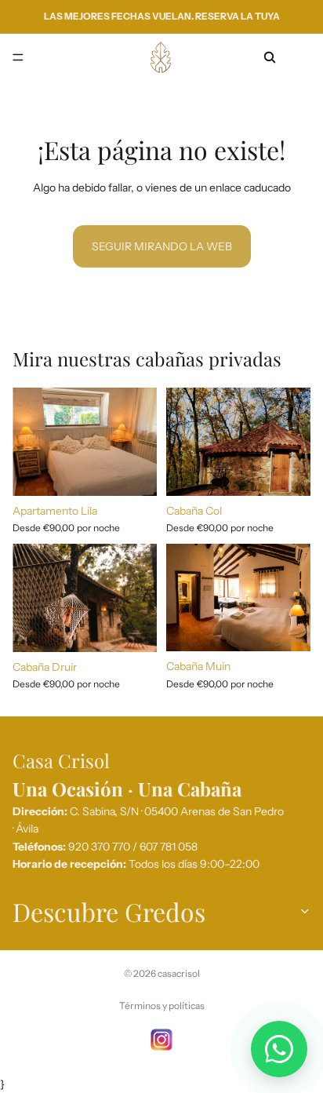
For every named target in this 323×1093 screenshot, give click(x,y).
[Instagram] (161, 1039)
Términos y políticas (162, 1005)
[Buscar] (269, 57)
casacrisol (179, 973)
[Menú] (18, 57)
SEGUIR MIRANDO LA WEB (162, 246)
